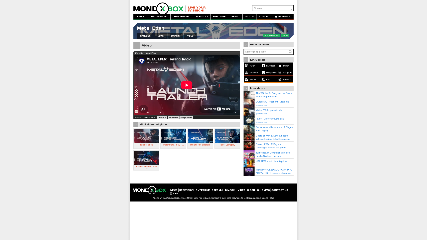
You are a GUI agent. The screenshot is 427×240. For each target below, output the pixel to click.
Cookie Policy (268, 198)
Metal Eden (150, 28)
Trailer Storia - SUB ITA (173, 145)
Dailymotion (186, 117)
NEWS (140, 16)
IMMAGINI (219, 16)
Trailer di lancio (146, 145)
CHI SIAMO (263, 190)
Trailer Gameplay (227, 145)
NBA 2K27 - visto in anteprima (271, 161)
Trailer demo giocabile (200, 145)
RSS (174, 193)
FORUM (264, 16)
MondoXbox (159, 8)
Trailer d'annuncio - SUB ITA (146, 168)
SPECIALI (201, 16)
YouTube (162, 117)
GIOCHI (249, 16)
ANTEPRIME (181, 16)
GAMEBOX (145, 36)
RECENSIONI (159, 16)
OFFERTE (283, 16)
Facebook (173, 117)
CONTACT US (279, 190)
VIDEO (235, 16)
